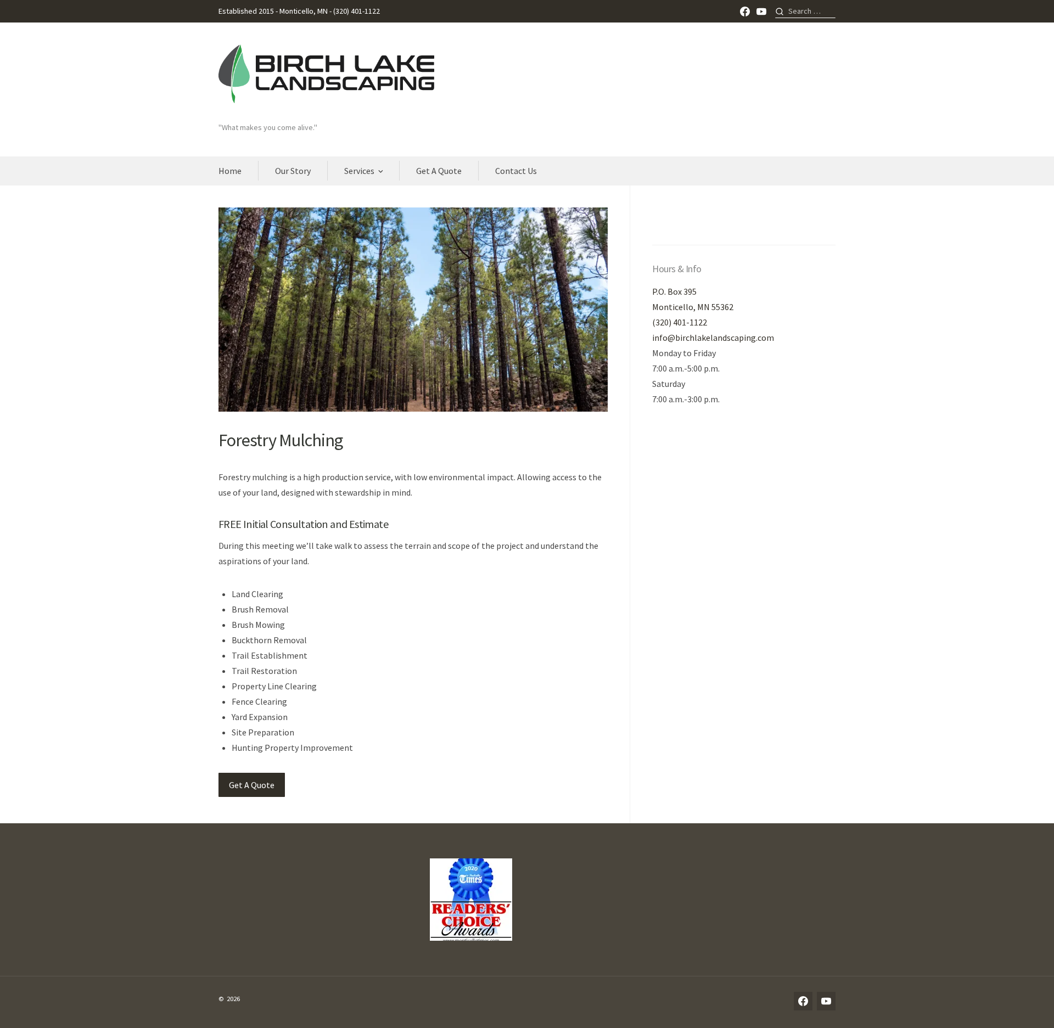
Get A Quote (439, 170)
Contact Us (516, 170)
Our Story (293, 170)
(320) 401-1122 (679, 322)
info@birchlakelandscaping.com (713, 337)
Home (230, 170)
